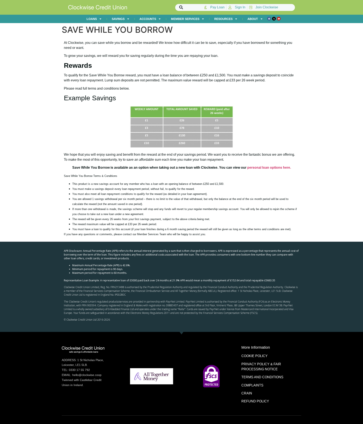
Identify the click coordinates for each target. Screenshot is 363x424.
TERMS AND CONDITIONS (262, 377)
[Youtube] (279, 19)
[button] (181, 7)
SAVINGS (118, 19)
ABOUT (252, 19)
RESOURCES (223, 19)
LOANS (92, 19)
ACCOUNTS (147, 19)
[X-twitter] (274, 19)
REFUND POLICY (255, 401)
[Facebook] (269, 19)
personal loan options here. (269, 167)
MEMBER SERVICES (185, 19)
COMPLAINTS (252, 385)
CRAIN (246, 393)
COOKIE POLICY (254, 356)
